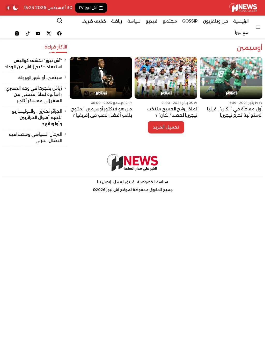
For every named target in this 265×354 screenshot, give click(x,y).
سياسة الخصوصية (152, 182)
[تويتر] (49, 33)
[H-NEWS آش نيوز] (243, 8)
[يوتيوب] (38, 33)
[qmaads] (133, 162)
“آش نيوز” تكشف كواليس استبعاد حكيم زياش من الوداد (33, 63)
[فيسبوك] (59, 33)
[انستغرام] (17, 33)
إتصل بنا (104, 182)
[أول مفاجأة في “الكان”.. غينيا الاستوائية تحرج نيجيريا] (231, 87)
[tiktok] (27, 33)
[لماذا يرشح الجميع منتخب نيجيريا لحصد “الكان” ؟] (166, 87)
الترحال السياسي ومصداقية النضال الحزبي (35, 137)
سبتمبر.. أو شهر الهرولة (39, 77)
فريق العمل (123, 182)
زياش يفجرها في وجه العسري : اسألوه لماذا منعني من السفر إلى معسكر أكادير (34, 94)
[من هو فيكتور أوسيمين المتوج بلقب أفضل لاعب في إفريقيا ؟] (101, 87)
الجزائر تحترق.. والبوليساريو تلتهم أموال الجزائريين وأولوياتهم (37, 117)
